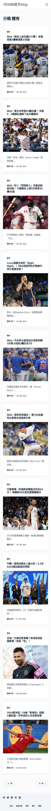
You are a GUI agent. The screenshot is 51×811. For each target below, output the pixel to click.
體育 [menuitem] (39, 806)
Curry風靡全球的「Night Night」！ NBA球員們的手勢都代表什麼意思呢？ (24, 266)
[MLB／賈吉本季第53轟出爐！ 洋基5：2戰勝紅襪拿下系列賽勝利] (25, 135)
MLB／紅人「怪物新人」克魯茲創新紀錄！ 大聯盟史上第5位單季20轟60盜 (25, 188)
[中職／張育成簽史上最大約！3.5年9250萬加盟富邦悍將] (25, 587)
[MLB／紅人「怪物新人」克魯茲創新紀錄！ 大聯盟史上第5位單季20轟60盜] (25, 212)
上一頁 (10, 783)
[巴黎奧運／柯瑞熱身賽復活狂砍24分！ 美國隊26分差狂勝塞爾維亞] (25, 513)
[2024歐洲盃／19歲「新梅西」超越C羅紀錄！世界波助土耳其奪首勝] (25, 736)
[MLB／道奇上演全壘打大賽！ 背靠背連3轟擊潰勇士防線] (25, 60)
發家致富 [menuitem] (19, 806)
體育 (8, 32)
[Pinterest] (16, 797)
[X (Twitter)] (8, 797)
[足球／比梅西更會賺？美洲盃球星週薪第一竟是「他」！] (25, 662)
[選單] (47, 4)
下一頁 (41, 783)
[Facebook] (4, 797)
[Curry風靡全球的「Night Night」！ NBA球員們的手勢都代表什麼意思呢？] (25, 290)
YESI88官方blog (15, 4)
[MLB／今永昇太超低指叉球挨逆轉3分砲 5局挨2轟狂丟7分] (25, 364)
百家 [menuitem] (11, 806)
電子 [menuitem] (33, 806)
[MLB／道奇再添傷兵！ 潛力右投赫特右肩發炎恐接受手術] (25, 439)
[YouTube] (20, 797)
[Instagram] (12, 797)
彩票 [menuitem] (27, 806)
